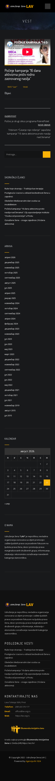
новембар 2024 (12, 303)
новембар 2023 (12, 334)
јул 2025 (8, 288)
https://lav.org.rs (22, 715)
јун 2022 (8, 379)
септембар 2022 (12, 369)
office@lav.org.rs (22, 711)
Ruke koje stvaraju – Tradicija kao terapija (24, 188)
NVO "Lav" (12, 86)
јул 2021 (8, 400)
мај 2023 (8, 349)
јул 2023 (8, 339)
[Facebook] (13, 93)
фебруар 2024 (11, 323)
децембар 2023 (12, 328)
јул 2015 (8, 415)
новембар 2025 (12, 267)
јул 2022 (8, 374)
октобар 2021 (11, 395)
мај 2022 (8, 385)
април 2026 (10, 257)
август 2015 (10, 410)
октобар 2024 (11, 308)
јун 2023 (8, 344)
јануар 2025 (10, 298)
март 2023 (9, 354)
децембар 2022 (12, 359)
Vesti (25, 86)
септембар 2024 (12, 313)
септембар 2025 (12, 277)
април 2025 (10, 293)
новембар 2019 (12, 405)
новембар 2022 (12, 364)
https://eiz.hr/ (28, 743)
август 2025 (10, 282)
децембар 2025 (12, 262)
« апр (7, 503)
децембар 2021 (12, 390)
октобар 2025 (11, 272)
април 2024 (10, 318)
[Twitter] (17, 93)
